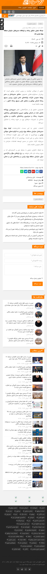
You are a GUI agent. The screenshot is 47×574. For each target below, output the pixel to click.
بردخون (18, 511)
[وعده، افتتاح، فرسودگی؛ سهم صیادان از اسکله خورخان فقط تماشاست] (23, 432)
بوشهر (32, 514)
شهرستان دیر (26, 527)
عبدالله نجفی (38, 199)
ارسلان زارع (24, 508)
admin (30, 180)
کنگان (26, 549)
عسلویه (42, 530)
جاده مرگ (24, 514)
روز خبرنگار (21, 521)
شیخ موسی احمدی (13, 527)
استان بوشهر (13, 508)
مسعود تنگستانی (39, 536)
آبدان (42, 508)
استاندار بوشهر (40, 511)
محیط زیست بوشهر (12, 533)
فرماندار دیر (19, 530)
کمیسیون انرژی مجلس (38, 549)
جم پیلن (8, 514)
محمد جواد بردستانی (38, 533)
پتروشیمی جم (23, 543)
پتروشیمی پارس (40, 546)
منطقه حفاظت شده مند (16, 536)
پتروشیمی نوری (11, 543)
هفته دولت (23, 540)
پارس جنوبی (31, 24)
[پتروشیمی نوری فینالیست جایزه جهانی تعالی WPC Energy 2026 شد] (23, 314)
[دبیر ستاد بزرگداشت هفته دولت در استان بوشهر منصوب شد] (23, 459)
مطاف (29, 536)
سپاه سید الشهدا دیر (38, 524)
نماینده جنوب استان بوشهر (37, 540)
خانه (40, 24)
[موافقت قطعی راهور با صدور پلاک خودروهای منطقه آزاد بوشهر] (23, 440)
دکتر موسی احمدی (39, 521)
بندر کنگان (41, 514)
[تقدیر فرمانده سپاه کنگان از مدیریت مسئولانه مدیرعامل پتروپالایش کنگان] (23, 424)
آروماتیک (34, 508)
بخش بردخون (28, 511)
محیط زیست (25, 533)
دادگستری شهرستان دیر (19, 517)
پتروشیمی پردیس (26, 546)
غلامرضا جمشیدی (31, 530)
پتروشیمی (33, 543)
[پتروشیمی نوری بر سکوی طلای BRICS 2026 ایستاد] (23, 475)
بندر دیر (10, 511)
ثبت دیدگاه (37, 284)
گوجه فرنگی (17, 549)
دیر (29, 521)
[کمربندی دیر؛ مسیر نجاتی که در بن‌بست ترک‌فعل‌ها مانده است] (23, 467)
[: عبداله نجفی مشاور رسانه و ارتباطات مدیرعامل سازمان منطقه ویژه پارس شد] (6, 46)
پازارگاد (42, 543)
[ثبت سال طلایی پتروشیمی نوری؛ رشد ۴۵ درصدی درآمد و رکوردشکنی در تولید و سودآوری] (23, 415)
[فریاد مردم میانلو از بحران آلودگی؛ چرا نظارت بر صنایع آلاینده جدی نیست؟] (23, 332)
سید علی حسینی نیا (23, 524)
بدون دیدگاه (37, 186)
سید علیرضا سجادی (39, 527)
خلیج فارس (41, 517)
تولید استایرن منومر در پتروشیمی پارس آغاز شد (27, 213)
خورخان (32, 517)
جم (16, 514)
